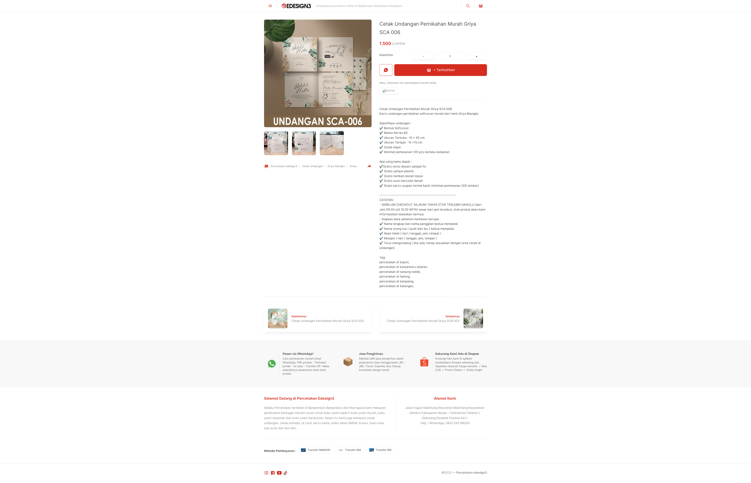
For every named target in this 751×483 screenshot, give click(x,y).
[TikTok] (285, 472)
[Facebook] (273, 472)
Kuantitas (386, 55)
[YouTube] (279, 472)
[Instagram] (266, 472)
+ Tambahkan (443, 70)
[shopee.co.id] (388, 91)
